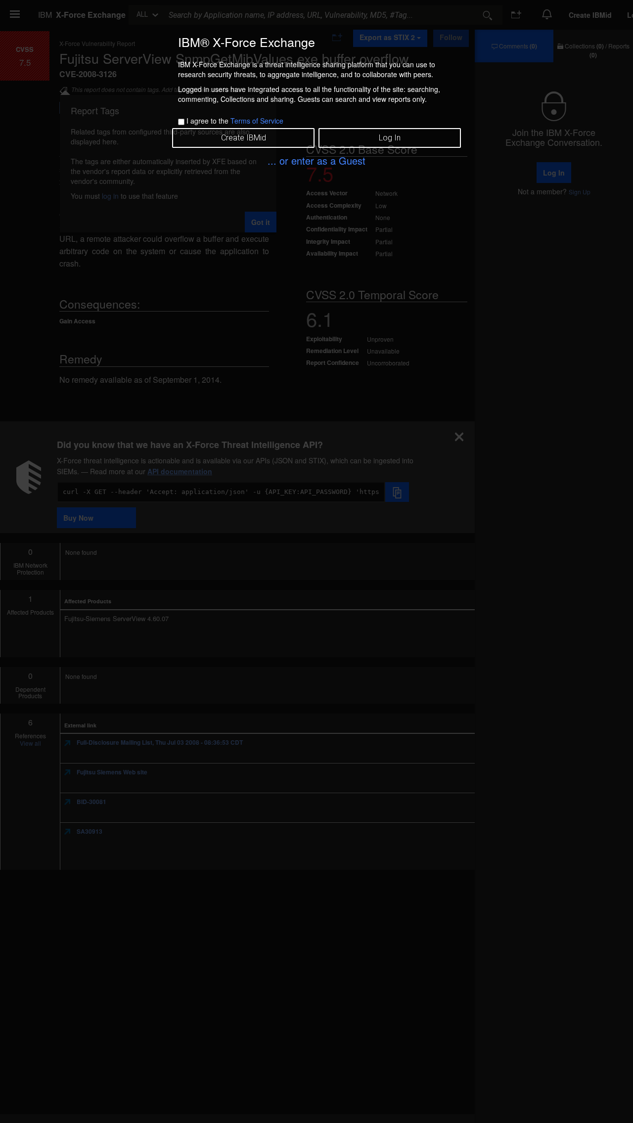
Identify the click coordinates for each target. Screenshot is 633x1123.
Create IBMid (243, 137)
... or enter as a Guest (316, 160)
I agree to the (234, 121)
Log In (390, 137)
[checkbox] (181, 122)
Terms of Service (256, 121)
